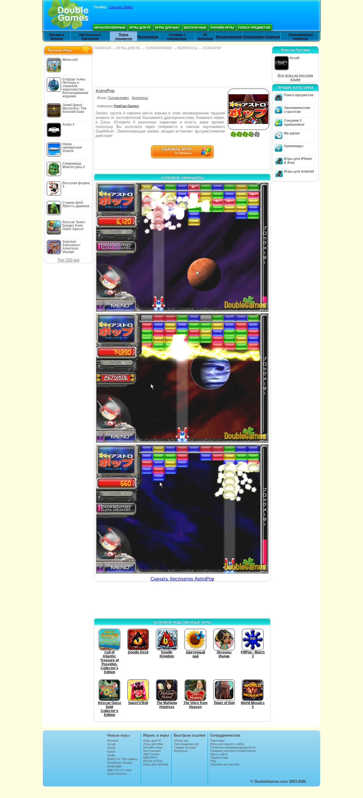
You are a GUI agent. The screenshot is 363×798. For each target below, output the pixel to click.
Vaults (111, 755)
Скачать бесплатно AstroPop (182, 579)
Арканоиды (293, 146)
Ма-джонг (292, 133)
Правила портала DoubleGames (233, 750)
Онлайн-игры (222, 27)
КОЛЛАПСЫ (187, 48)
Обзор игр (181, 740)
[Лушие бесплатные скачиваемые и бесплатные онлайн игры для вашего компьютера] (68, 15)
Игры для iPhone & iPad (298, 161)
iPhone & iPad (152, 761)
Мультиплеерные (109, 27)
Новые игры (118, 735)
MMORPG (150, 757)
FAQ (213, 761)
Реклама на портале (224, 764)
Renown (113, 740)
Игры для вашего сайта (227, 744)
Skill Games (151, 754)
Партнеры (217, 740)
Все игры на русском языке (295, 77)
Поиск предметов (254, 27)
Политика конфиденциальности (233, 747)
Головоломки (253, 36)
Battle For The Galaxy (122, 759)
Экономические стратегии (297, 110)
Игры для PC (140, 27)
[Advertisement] (182, 68)
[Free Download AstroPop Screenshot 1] (182, 247)
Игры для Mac (167, 27)
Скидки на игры (185, 747)
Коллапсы (140, 98)
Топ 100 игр (68, 260)
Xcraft (111, 744)
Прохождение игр (186, 744)
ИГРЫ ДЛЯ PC (128, 48)
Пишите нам (219, 757)
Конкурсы (181, 750)
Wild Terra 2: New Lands (119, 771)
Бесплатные (195, 27)
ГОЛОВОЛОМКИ (158, 48)
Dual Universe (117, 773)
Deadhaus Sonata (119, 762)
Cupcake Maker (121, 7)
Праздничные (148, 36)
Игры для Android (299, 171)
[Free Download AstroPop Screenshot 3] (182, 509)
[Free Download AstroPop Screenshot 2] (182, 378)
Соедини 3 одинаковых (294, 122)
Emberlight (114, 766)
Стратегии (272, 36)
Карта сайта (218, 754)
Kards (111, 751)
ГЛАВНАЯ (102, 48)
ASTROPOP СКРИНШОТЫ (182, 178)
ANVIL (111, 748)
